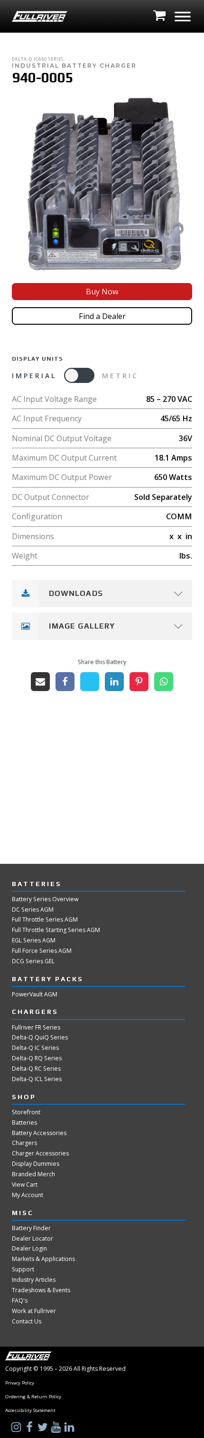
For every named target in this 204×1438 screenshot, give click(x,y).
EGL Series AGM (34, 940)
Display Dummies (35, 1164)
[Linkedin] (114, 681)
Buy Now (102, 291)
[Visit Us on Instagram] (17, 1427)
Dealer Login (29, 1248)
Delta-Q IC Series (35, 1048)
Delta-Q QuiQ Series (40, 1037)
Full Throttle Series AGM (45, 919)
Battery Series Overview (45, 899)
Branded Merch (33, 1174)
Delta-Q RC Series (36, 1069)
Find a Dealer (102, 316)
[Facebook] (65, 681)
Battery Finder (31, 1228)
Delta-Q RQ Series (37, 1058)
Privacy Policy (19, 1383)
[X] (89, 681)
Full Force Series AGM (42, 951)
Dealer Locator (32, 1239)
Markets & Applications (43, 1259)
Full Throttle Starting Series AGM (56, 930)
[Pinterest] (139, 681)
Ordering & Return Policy (33, 1397)
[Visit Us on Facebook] (30, 1427)
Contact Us (26, 1321)
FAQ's (20, 1301)
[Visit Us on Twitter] (43, 1427)
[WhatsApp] (163, 681)
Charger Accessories (40, 1153)
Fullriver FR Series (36, 1027)
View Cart (24, 1185)
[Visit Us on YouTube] (57, 1427)
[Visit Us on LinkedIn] (70, 1427)
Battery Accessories (39, 1133)
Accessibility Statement (30, 1410)
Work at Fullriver (34, 1311)
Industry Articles (34, 1280)
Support (23, 1269)
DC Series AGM (33, 910)
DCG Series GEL (33, 961)
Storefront (26, 1112)
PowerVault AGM (34, 994)
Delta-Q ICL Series (37, 1079)
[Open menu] (182, 16)
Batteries (24, 1123)
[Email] (40, 681)
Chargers (24, 1143)
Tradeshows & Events (41, 1290)
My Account (27, 1195)
